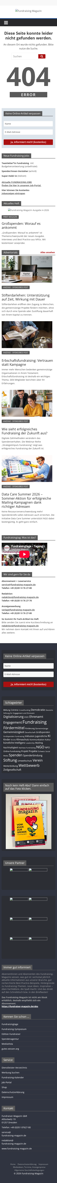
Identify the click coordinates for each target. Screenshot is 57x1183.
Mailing (39, 742)
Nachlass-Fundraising (27, 747)
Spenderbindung (32, 755)
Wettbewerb (29, 765)
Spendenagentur (10, 1038)
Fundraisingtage (10, 1024)
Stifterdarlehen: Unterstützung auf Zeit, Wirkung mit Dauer (26, 297)
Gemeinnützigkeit (13, 732)
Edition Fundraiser (11, 1034)
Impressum (7, 1097)
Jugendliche (41, 736)
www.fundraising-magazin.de (17, 1148)
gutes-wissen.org (10, 1048)
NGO (40, 746)
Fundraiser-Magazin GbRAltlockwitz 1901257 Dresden (14, 1119)
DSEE (26, 717)
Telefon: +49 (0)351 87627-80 (16, 1127)
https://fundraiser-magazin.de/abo (20, 1006)
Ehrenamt (36, 717)
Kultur (48, 739)
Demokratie (38, 709)
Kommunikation (37, 739)
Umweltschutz (25, 760)
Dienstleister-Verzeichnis (14, 1067)
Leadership (30, 743)
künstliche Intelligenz (14, 742)
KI (49, 736)
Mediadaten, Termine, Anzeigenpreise (29, 1167)
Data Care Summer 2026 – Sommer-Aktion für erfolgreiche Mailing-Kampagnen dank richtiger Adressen (26, 500)
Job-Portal (7, 1082)
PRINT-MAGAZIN (10, 217)
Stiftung (10, 760)
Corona (14, 709)
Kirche (13, 740)
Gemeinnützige (41, 728)
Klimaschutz (22, 739)
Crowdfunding (24, 710)
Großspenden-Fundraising (13, 736)
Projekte (33, 751)
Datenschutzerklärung (13, 1092)
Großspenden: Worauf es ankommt (21, 225)
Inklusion (30, 736)
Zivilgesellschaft (12, 769)
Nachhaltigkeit (10, 747)
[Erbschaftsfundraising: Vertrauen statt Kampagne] (27, 324)
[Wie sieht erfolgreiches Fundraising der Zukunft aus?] (27, 393)
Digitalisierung (13, 717)
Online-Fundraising (12, 751)
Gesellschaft (30, 732)
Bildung (6, 710)
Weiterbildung (10, 765)
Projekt (24, 751)
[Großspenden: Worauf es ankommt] (28, 210)
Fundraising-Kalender (13, 1077)
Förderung (30, 728)
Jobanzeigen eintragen (13, 193)
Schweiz (41, 751)
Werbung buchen (10, 1072)
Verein (38, 760)
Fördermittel (13, 727)
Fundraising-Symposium (14, 1029)
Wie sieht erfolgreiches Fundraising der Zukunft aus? (24, 431)
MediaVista (7, 1043)
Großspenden (43, 732)
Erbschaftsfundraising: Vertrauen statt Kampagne (27, 362)
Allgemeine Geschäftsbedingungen (29, 1170)
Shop (4, 1087)
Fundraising (34, 722)
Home (13, 1164)
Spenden (15, 755)
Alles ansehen (47, 252)
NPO (47, 747)
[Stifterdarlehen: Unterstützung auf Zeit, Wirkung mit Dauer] (27, 259)
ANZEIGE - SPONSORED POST (15, 287)
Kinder (6, 739)
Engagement (12, 722)
